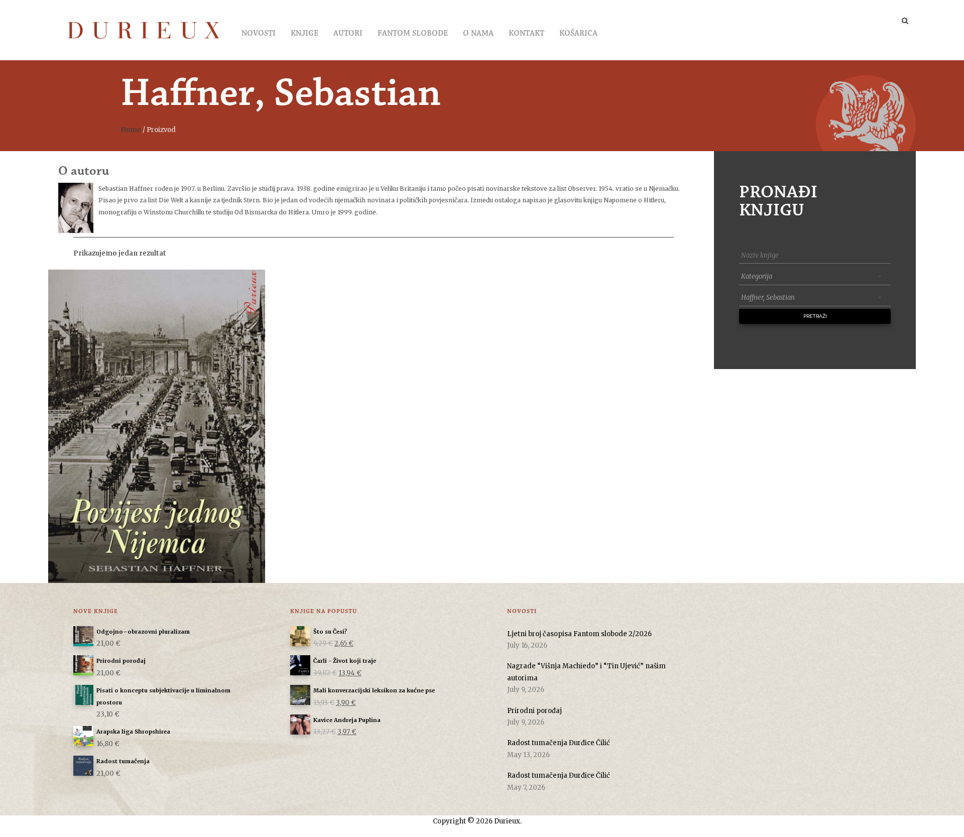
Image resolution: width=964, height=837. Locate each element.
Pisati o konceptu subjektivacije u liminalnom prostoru (163, 696)
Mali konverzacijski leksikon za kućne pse (374, 690)
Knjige (304, 34)
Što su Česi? (330, 631)
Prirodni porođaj (121, 660)
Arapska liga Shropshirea (133, 731)
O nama (478, 34)
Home (130, 130)
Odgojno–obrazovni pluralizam (143, 631)
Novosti (259, 34)
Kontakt (526, 34)
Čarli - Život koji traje (344, 660)
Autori (348, 34)
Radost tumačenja (123, 761)
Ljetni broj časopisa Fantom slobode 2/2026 (579, 634)
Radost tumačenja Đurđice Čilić (558, 743)
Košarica (578, 34)
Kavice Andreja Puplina (347, 720)
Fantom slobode (413, 34)
